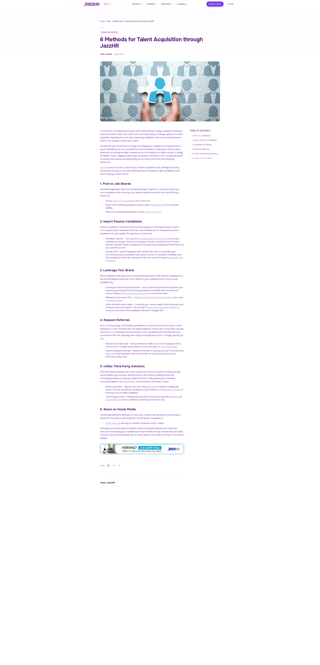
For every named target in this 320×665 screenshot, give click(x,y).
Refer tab (110, 353)
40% (112, 332)
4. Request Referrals (200, 149)
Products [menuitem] (136, 4)
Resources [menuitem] (166, 4)
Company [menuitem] (181, 4)
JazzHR (103, 167)
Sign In (106, 4)
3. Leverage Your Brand (202, 145)
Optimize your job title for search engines (153, 297)
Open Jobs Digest (169, 346)
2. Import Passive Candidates (204, 140)
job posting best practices (136, 293)
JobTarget (151, 386)
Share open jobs (113, 423)
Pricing (230, 4)
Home (102, 21)
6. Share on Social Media (202, 158)
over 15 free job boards (124, 201)
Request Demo (215, 4)
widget (173, 307)
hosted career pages (156, 307)
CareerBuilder (112, 399)
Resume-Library (173, 389)
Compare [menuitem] (150, 4)
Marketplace (129, 381)
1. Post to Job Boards (201, 136)
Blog (108, 21)
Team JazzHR (106, 54)
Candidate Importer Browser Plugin (155, 238)
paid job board (159, 205)
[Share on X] (114, 465)
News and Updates (110, 32)
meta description (115, 300)
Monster (174, 396)
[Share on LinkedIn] (108, 465)
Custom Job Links (153, 212)
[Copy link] (119, 465)
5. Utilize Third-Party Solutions (205, 154)
